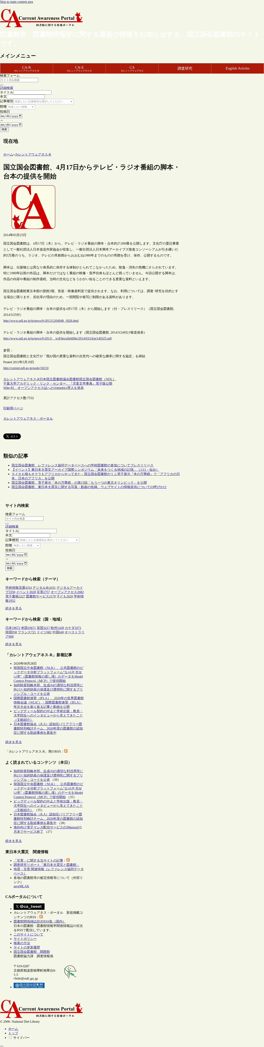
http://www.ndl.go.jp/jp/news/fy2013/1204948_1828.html (41, 320)
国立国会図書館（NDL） (97, 379)
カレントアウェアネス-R (21, 379)
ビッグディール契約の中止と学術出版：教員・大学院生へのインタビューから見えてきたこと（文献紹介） (48, 715)
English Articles (238, 68)
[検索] (1, 85)
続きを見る (13, 608)
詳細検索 (6, 88)
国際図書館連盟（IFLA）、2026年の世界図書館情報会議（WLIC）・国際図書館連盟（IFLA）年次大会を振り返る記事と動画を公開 (49, 702)
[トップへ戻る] (1, 1046)
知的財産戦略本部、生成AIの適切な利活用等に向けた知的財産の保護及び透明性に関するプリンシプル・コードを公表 (48, 689)
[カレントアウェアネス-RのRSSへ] (65, 751)
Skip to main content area (16, 2)
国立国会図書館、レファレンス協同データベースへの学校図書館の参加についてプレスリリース (82, 465)
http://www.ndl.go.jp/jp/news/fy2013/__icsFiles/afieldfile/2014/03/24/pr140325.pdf (57, 338)
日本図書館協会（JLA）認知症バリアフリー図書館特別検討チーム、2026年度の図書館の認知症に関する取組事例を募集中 (48, 728)
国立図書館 (54, 379)
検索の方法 (22, 943)
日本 (43, 379)
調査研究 (185, 68)
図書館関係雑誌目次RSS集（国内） (40, 921)
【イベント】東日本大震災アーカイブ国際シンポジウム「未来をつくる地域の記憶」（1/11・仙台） (85, 469)
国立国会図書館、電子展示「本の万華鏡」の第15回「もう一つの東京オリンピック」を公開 (79, 482)
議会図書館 (71, 379)
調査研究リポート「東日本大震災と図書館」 (47, 865)
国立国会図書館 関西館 (32, 951)
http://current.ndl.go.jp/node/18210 (25, 368)
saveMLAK (21, 886)
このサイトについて (28, 934)
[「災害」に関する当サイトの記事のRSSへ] (68, 860)
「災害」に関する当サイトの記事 (38, 860)
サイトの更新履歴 (27, 947)
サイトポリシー (25, 938)
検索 (4, 129)
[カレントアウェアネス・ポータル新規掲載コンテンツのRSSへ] (41, 917)
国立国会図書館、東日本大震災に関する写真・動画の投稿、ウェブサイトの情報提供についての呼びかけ (89, 487)
